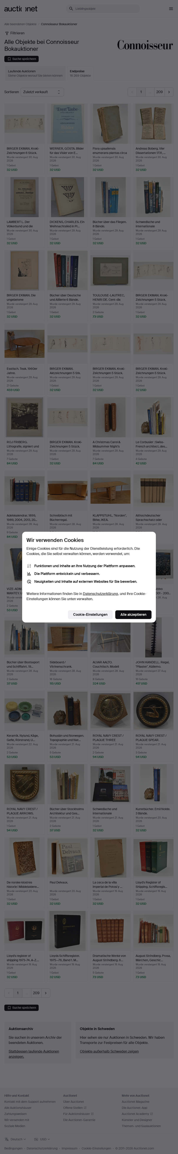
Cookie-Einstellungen (90, 614)
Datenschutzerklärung (100, 593)
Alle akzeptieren (133, 614)
